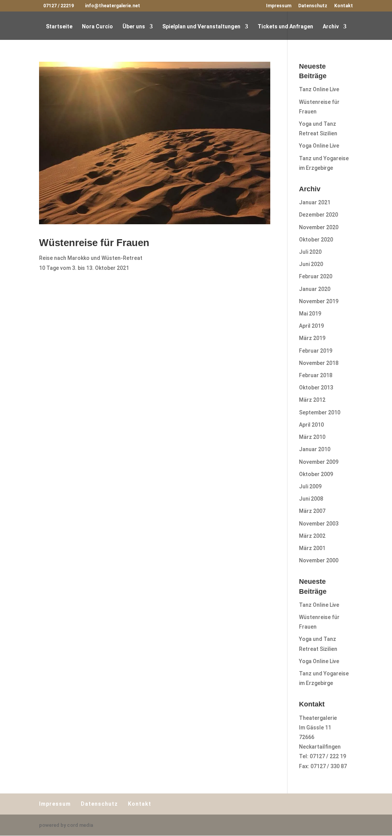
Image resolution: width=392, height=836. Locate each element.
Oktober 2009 (316, 474)
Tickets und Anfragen (285, 27)
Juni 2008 (311, 499)
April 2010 (311, 425)
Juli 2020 (310, 252)
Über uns (133, 27)
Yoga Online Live (319, 146)
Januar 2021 (314, 202)
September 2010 (319, 412)
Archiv (331, 27)
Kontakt (343, 5)
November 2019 (318, 301)
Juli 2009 (310, 486)
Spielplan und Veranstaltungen (201, 27)
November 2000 (318, 560)
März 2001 (312, 548)
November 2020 (318, 227)
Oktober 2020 (316, 240)
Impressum (278, 5)
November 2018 (318, 363)
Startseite (59, 27)
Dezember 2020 (318, 215)
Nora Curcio (97, 27)
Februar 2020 (315, 276)
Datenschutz (312, 5)
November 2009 (318, 462)
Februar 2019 (315, 351)
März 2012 (312, 400)
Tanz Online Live (319, 89)
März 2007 (312, 511)
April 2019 (311, 326)
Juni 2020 (311, 264)
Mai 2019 (310, 313)
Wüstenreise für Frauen (94, 242)
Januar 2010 (314, 449)
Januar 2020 (314, 289)
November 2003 (318, 524)
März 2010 (312, 437)
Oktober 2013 (316, 387)
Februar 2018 (315, 375)
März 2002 (312, 536)
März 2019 (312, 338)
